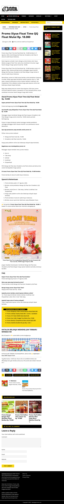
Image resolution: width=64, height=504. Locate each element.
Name (3, 449)
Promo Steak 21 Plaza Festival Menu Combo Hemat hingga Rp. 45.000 (56, 77)
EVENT (56, 16)
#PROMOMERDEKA (5, 22)
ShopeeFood (30, 41)
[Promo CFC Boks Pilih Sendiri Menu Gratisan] (48, 37)
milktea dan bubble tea (20, 375)
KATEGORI (31, 16)
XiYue (15, 41)
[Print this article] (21, 48)
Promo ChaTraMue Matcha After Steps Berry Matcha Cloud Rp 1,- (35, 418)
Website (4, 459)
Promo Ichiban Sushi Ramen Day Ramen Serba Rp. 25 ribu (56, 68)
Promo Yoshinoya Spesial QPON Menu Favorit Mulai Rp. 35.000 (56, 60)
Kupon (3, 19)
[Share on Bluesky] (36, 48)
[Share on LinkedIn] (10, 48)
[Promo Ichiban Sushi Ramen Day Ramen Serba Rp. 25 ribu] (48, 69)
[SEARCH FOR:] (54, 22)
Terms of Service (26, 475)
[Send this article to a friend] (18, 48)
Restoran (47, 16)
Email (3, 454)
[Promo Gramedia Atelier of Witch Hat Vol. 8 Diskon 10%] (48, 53)
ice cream (8, 375)
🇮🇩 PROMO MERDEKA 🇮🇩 (13, 16)
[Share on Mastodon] (28, 48)
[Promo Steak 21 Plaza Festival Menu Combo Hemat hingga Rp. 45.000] (48, 77)
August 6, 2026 (7, 41)
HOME (2, 16)
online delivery (34, 375)
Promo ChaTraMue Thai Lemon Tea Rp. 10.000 (21, 416)
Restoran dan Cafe (14, 27)
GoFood (19, 41)
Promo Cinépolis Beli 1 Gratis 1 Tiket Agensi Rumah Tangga (56, 44)
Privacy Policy (25, 477)
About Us (24, 473)
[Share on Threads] (39, 48)
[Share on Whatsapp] (25, 48)
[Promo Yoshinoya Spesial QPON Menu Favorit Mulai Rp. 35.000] (48, 61)
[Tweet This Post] (7, 48)
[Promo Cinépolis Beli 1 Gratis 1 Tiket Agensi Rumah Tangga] (48, 45)
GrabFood (24, 41)
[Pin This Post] (14, 48)
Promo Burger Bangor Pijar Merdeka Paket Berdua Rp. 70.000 (8, 417)
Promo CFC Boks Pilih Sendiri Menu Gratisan (56, 36)
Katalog (38, 16)
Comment (4, 437)
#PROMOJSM (15, 22)
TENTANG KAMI (11, 19)
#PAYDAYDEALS (34, 22)
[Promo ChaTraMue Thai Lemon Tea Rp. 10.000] (21, 407)
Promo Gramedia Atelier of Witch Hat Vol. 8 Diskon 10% (56, 52)
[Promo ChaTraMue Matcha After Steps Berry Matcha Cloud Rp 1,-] (35, 407)
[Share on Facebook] (3, 48)
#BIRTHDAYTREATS (24, 22)
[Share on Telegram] (32, 48)
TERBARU (24, 16)
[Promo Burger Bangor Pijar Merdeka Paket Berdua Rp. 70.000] (8, 407)
